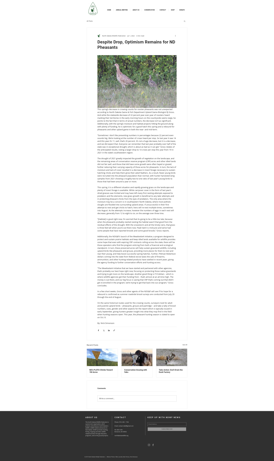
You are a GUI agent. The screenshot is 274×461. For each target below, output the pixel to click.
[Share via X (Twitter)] (104, 330)
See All (184, 345)
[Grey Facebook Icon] (153, 444)
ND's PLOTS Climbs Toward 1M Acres (101, 371)
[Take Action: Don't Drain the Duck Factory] (171, 357)
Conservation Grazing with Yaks (135, 371)
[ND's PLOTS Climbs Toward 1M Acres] (102, 357)
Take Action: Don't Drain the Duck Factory (171, 371)
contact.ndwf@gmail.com (125, 426)
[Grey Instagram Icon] (148, 444)
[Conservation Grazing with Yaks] (137, 357)
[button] (185, 21)
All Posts (90, 21)
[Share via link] (114, 330)
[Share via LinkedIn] (109, 330)
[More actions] (175, 35)
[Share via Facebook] (98, 330)
